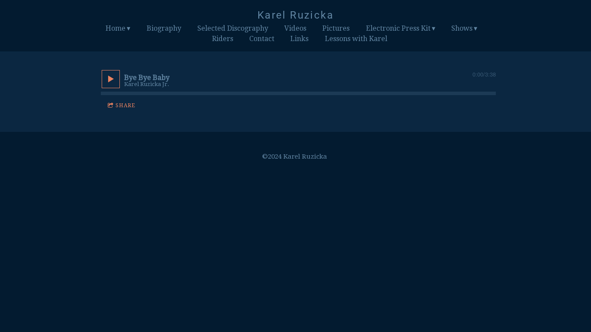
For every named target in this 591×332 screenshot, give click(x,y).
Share (125, 105)
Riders (222, 39)
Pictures (336, 28)
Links (299, 39)
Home (115, 28)
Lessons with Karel (356, 39)
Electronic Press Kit (398, 28)
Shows (461, 28)
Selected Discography (232, 28)
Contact (261, 39)
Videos (295, 28)
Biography (164, 28)
